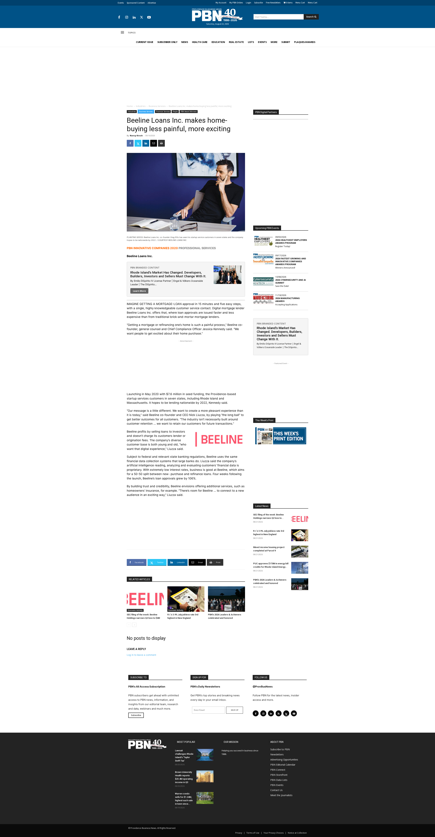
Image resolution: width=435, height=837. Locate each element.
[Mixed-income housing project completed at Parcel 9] (299, 551)
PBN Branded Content (145, 267)
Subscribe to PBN (280, 749)
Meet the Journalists (281, 795)
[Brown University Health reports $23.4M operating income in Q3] (204, 776)
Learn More (139, 290)
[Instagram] (126, 17)
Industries (140, 106)
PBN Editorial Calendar (282, 764)
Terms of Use (252, 832)
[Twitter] (141, 17)
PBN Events (276, 785)
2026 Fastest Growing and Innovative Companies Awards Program (290, 261)
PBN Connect (277, 769)
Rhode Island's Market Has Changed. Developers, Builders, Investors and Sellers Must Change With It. (168, 274)
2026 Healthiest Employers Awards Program (291, 241)
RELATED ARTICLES (139, 579)
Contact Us (276, 790)
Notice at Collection (297, 832)
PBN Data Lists (278, 780)
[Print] (161, 143)
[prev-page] (129, 625)
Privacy (238, 832)
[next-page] (134, 625)
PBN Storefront (279, 774)
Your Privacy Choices (274, 832)
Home (130, 106)
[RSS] (279, 713)
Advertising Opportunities (284, 759)
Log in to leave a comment (141, 654)
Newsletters (277, 754)
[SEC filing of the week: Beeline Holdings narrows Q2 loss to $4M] (145, 599)
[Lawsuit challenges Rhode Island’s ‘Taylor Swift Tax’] (204, 755)
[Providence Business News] (217, 15)
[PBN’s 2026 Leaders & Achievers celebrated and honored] (226, 599)
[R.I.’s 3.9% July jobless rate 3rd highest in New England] (185, 599)
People (175, 111)
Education (213, 610)
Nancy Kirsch (136, 135)
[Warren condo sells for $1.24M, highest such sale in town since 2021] (204, 798)
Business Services (157, 106)
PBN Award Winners (189, 111)
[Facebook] (119, 17)
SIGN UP (234, 710)
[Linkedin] (134, 17)
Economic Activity (135, 610)
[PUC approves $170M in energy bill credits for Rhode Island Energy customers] (299, 568)
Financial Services (163, 111)
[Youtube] (149, 17)
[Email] (153, 143)
